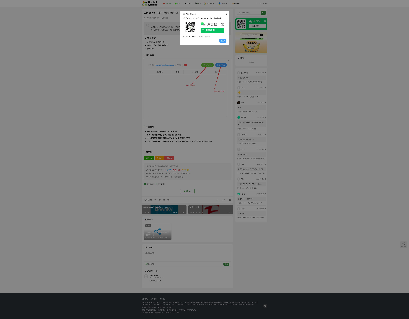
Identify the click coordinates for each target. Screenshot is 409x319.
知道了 (223, 41)
